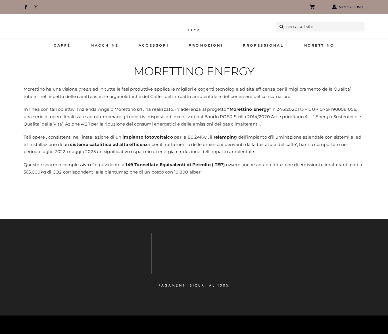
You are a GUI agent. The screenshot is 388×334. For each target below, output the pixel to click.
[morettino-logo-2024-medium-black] (194, 23)
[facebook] (26, 7)
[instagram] (36, 7)
